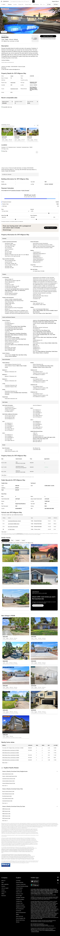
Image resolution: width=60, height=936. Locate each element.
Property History (28, 4)
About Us (3, 880)
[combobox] (21, 1)
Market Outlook (19, 888)
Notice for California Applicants (47, 892)
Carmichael (19, 147)
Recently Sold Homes (20, 920)
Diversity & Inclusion (20, 905)
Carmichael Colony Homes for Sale (8, 778)
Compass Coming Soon (21, 884)
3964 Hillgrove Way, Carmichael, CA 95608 (10, 759)
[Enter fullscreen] (37, 152)
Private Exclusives (19, 882)
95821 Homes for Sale (6, 811)
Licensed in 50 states (35, 931)
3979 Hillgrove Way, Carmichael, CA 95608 (10, 750)
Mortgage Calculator (20, 897)
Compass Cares (19, 903)
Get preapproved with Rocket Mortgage (48, 38)
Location (15, 4)
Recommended (5, 540)
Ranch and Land (19, 916)
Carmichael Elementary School (14, 520)
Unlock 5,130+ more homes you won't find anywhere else (43, 598)
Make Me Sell (19, 891)
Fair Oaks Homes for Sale (7, 796)
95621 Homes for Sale (6, 818)
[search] (33, 1)
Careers (3, 890)
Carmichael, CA (13, 41)
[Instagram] (58, 877)
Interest (32, 209)
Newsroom (3, 895)
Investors (3, 886)
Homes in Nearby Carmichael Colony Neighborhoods (14, 771)
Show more (4, 785)
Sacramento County (14, 88)
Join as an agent (4, 888)
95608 (17, 41)
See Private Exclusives (38, 605)
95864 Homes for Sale (6, 813)
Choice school (37, 529)
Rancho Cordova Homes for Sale (8, 791)
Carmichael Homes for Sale (7, 800)
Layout (23, 540)
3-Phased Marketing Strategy (22, 886)
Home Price (3, 215)
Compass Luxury (19, 893)
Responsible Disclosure (49, 890)
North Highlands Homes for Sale (8, 793)
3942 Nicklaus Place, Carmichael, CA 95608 (10, 755)
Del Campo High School (13, 526)
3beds (2, 39)
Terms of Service (53, 889)
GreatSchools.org (19, 533)
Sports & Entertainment (21, 912)
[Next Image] (28, 553)
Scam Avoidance (40, 890)
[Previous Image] (4, 553)
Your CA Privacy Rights (48, 893)
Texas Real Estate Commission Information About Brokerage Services (43, 920)
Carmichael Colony (25, 147)
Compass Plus (19, 901)
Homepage (3, 147)
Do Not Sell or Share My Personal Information (40, 889)
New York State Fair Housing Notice (37, 923)
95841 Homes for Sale (6, 808)
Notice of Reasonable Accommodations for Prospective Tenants (42, 925)
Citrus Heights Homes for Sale (7, 798)
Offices (2, 893)
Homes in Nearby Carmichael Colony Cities (12, 789)
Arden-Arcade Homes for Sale (7, 773)
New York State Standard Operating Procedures (39, 924)
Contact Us (3, 891)
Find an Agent (19, 895)
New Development (20, 908)
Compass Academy (20, 899)
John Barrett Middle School (13, 523)
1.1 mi (55, 520)
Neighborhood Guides (20, 906)
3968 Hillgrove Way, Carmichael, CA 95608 (10, 752)
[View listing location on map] (35, 38)
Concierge (18, 880)
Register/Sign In (55, 1)
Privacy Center (34, 890)
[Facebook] (58, 880)
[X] (58, 882)
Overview (10, 4)
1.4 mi (55, 526)
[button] (1, 1)
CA (7, 147)
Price (12, 540)
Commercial (18, 910)
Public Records (36, 4)
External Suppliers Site (20, 918)
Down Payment (33, 215)
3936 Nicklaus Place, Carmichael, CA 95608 (10, 757)
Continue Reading (5, 60)
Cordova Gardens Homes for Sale (8, 780)
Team (2, 882)
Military (17, 914)
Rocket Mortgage (25, 190)
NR (3, 529)
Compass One (19, 890)
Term (2, 209)
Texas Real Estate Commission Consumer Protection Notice (41, 921)
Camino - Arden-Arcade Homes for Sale (9, 776)
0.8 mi (55, 523)
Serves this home (38, 520)
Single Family (13, 82)
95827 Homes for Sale (6, 815)
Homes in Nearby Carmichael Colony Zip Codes (13, 806)
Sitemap (17, 922)
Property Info (20, 4)
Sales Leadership (4, 884)
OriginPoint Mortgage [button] (15, 190)
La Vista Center (11, 529)
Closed (12, 75)
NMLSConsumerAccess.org (50, 930)
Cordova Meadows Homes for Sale (8, 783)
